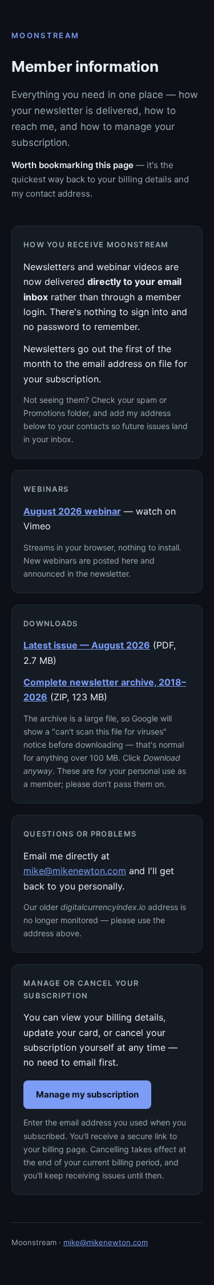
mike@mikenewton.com (74, 870)
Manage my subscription (87, 1094)
